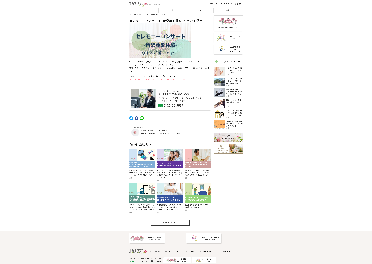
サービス (144, 10)
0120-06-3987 (173, 105)
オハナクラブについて (224, 4)
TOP (211, 4)
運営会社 (238, 4)
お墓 (199, 10)
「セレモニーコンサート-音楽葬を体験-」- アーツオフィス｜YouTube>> (159, 79)
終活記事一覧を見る (170, 222)
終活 (227, 10)
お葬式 (172, 10)
